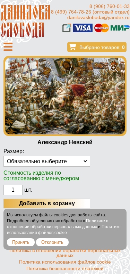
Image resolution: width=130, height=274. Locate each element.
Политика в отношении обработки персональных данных (65, 253)
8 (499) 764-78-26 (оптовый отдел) (90, 12)
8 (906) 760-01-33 (109, 6)
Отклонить (52, 242)
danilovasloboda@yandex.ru (98, 17)
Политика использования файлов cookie (65, 261)
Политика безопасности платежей (65, 268)
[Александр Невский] (65, 96)
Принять (20, 242)
